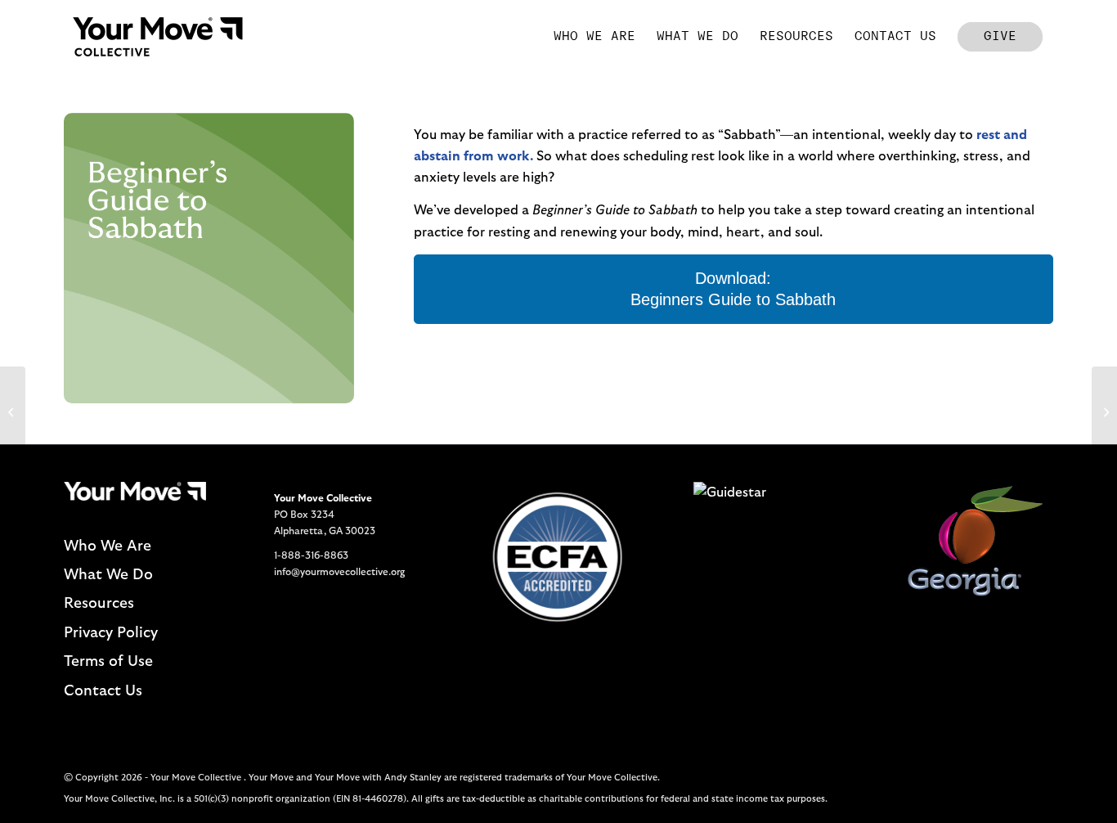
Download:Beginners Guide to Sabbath (733, 288)
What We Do (108, 575)
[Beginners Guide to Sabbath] (12, 411)
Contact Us (103, 691)
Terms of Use (108, 661)
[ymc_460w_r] (158, 37)
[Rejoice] (1104, 411)
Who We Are (107, 546)
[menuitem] (594, 37)
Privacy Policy (111, 633)
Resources (99, 603)
